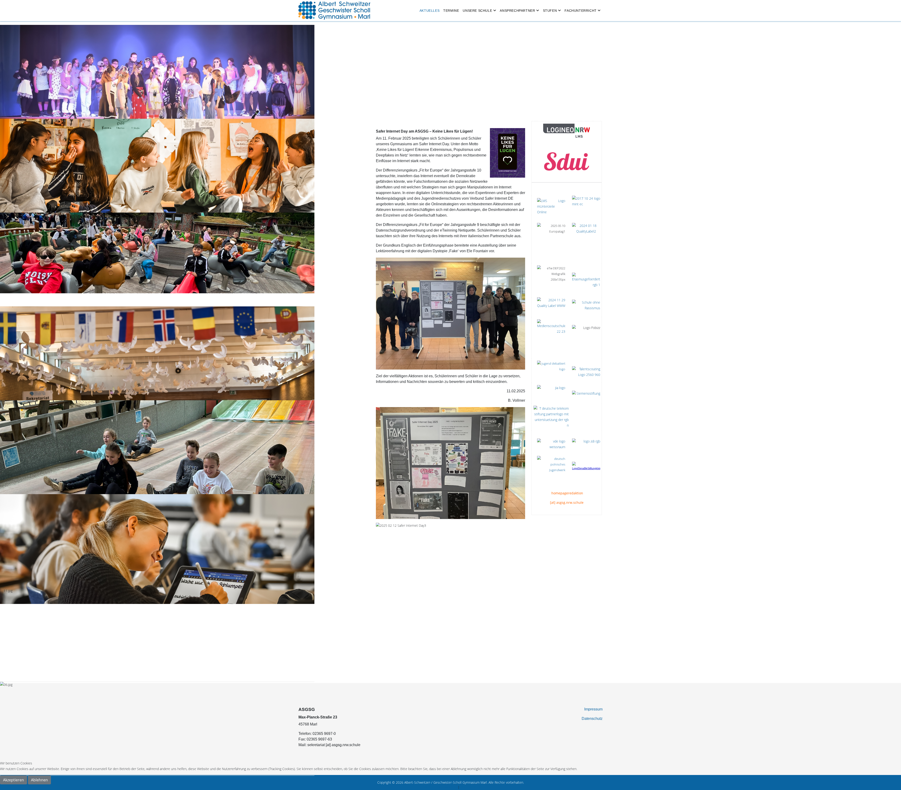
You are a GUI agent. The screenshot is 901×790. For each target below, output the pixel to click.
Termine (451, 10)
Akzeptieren (13, 779)
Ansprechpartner (517, 10)
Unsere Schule (477, 10)
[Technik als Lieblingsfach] (551, 393)
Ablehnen (39, 779)
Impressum (593, 709)
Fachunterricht (580, 10)
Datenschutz (592, 719)
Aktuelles (429, 10)
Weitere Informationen (440, 787)
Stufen (550, 10)
